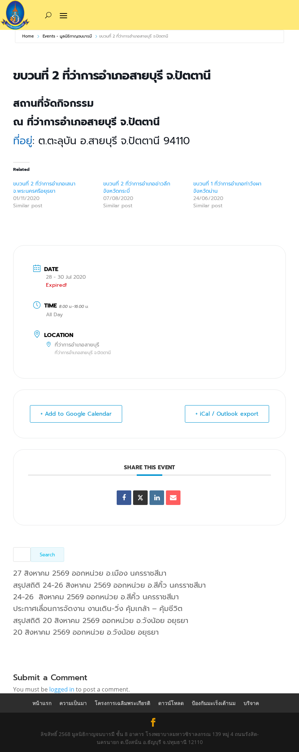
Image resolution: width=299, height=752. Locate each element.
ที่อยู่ (22, 141)
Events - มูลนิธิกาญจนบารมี (67, 36)
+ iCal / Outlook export (227, 414)
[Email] (173, 497)
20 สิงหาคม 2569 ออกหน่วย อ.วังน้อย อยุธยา (86, 632)
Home (28, 36)
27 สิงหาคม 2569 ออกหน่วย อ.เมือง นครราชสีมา (89, 573)
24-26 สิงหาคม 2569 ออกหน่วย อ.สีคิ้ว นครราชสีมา (96, 596)
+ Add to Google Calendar (76, 414)
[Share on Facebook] (124, 497)
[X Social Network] (140, 497)
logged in (61, 689)
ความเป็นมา (73, 703)
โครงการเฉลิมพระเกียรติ (122, 703)
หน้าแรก (41, 703)
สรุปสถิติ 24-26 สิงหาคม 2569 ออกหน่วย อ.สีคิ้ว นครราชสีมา (109, 585)
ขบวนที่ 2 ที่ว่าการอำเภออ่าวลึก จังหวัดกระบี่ (136, 187)
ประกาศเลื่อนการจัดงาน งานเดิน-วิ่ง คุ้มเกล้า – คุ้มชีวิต (98, 608)
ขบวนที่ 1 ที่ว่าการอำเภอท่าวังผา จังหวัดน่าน (227, 187)
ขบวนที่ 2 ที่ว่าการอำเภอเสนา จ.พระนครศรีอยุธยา (44, 187)
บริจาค (251, 703)
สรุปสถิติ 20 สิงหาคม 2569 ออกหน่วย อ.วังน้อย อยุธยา (100, 620)
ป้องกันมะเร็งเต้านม (214, 703)
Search (47, 554)
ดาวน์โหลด (171, 703)
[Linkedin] (157, 497)
